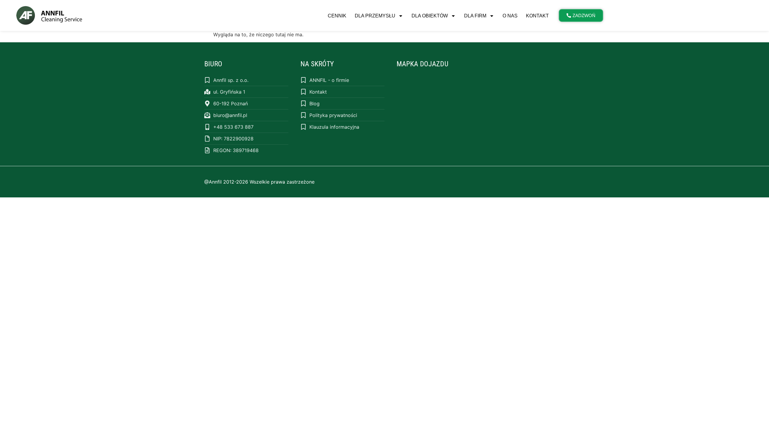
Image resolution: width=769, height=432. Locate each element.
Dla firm (475, 15)
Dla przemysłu (375, 15)
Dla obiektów (430, 15)
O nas (510, 15)
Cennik (337, 15)
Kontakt (537, 15)
